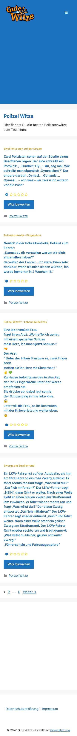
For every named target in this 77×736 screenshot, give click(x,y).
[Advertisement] (38, 65)
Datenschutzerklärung (22, 709)
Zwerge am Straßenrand (19, 465)
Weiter (29, 592)
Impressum (49, 709)
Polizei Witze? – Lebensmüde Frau (25, 321)
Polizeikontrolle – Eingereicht (22, 235)
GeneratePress (60, 730)
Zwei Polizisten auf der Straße (23, 148)
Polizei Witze (18, 216)
